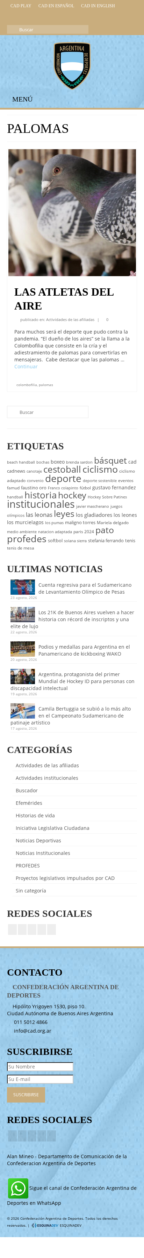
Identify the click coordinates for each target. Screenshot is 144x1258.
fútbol (85, 488)
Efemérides (29, 803)
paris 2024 (83, 532)
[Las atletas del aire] (72, 212)
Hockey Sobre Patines (107, 497)
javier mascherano (92, 506)
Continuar (26, 366)
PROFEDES (28, 865)
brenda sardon (79, 462)
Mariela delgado (113, 523)
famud (13, 488)
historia (40, 495)
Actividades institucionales (47, 778)
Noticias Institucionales (43, 853)
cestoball (62, 469)
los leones (125, 515)
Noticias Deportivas (38, 840)
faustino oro (33, 487)
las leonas (39, 515)
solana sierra (75, 540)
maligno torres (80, 522)
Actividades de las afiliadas (70, 319)
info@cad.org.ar (32, 1030)
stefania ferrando (106, 540)
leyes (64, 513)
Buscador (27, 790)
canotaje (34, 471)
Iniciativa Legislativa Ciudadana (52, 828)
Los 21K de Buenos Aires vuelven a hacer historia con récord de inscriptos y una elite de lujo (72, 619)
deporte (63, 478)
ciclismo (100, 469)
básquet (110, 460)
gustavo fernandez (114, 487)
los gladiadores (94, 514)
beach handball (21, 462)
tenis (130, 540)
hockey (72, 495)
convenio (35, 480)
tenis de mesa (20, 548)
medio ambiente (22, 531)
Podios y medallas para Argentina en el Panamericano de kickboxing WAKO (84, 650)
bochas (42, 462)
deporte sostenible (100, 480)
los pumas (54, 522)
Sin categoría (31, 890)
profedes (26, 538)
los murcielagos (25, 522)
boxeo (58, 461)
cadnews (16, 471)
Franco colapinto (63, 488)
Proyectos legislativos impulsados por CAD (65, 878)
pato (104, 530)
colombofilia (26, 384)
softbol (55, 540)
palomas (46, 384)
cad (132, 461)
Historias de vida (35, 815)
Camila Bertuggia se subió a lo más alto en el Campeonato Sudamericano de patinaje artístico (70, 715)
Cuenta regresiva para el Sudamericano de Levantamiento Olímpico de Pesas (84, 588)
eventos (126, 480)
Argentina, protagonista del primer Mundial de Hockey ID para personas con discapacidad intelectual (72, 681)
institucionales (41, 504)
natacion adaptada (55, 531)
